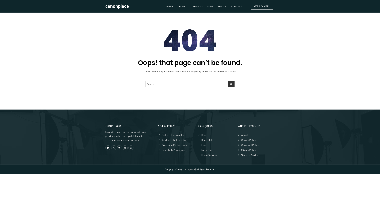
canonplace (117, 6)
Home (169, 6)
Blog (221, 6)
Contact (236, 6)
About (181, 6)
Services (198, 6)
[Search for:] (190, 84)
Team (210, 6)
